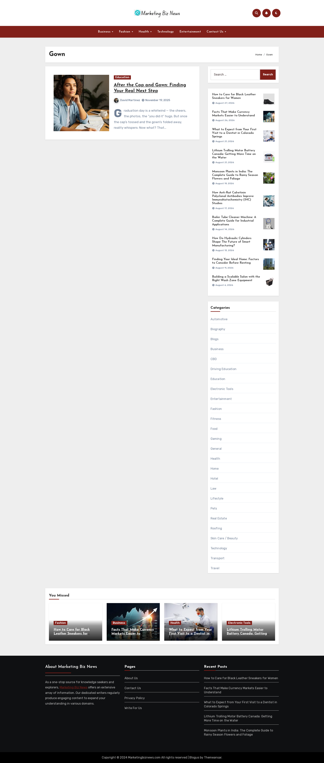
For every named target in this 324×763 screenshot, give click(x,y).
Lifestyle (217, 498)
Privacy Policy (134, 698)
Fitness (216, 419)
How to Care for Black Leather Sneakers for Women (72, 634)
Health (144, 31)
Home (215, 468)
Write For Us (133, 708)
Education (122, 77)
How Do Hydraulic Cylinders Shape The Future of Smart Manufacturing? (231, 242)
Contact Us (215, 31)
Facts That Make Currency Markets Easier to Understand (132, 634)
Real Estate (219, 518)
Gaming (216, 439)
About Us (131, 678)
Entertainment (190, 31)
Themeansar (212, 757)
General (216, 448)
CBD (214, 359)
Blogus (194, 757)
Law (214, 488)
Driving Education (223, 369)
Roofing (216, 528)
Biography (218, 329)
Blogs (215, 339)
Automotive (219, 319)
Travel (215, 568)
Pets (214, 508)
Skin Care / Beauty (224, 538)
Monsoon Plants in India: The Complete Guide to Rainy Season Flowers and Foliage (235, 175)
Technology (165, 31)
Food (214, 429)
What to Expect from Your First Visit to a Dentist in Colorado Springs (234, 133)
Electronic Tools (222, 389)
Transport (218, 558)
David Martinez (130, 100)
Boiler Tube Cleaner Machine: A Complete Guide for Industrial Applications (234, 221)
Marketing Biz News (73, 687)
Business (105, 31)
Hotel (214, 478)
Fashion (125, 31)
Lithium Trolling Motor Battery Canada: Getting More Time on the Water (234, 154)
